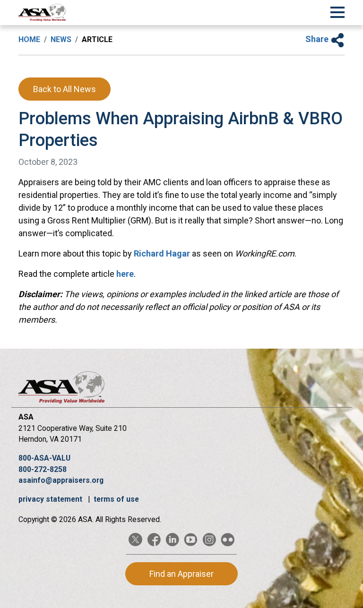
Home (29, 39)
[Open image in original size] (42, 12)
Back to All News (64, 89)
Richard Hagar (162, 253)
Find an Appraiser (181, 574)
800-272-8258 (42, 469)
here (125, 274)
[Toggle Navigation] (337, 11)
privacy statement (51, 499)
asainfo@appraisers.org (61, 480)
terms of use (116, 499)
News (61, 39)
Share (317, 39)
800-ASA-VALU (44, 458)
